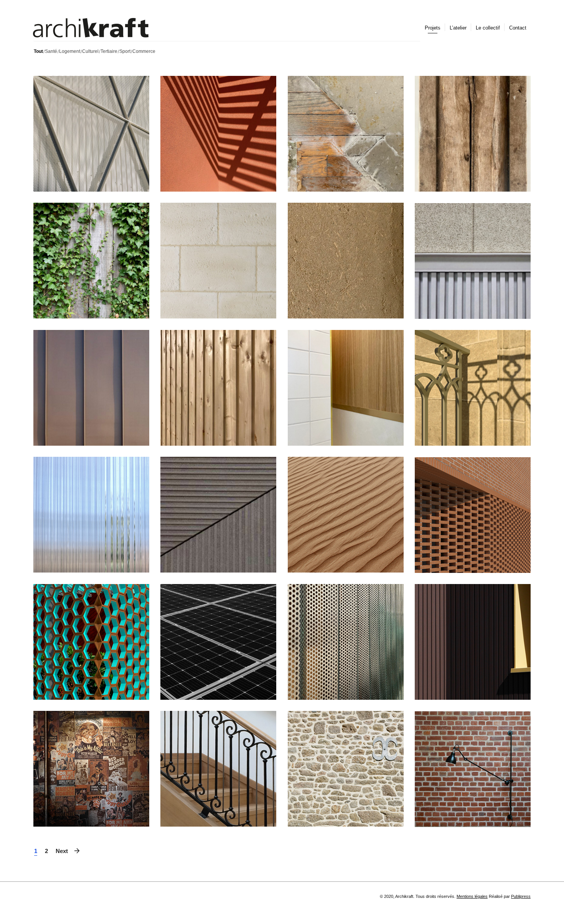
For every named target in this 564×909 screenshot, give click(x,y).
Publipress (521, 896)
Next (62, 851)
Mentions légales (472, 896)
